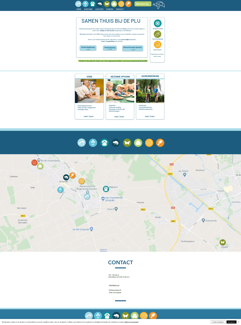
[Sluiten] (239, 321)
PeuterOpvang (109, 47)
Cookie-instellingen (218, 322)
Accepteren (231, 322)
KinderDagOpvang (88, 47)
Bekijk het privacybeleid (131, 322)
